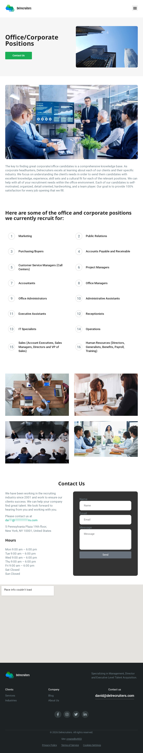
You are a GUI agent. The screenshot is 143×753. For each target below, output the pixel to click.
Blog (51, 695)
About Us (53, 700)
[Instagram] (66, 714)
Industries (11, 700)
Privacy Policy (49, 745)
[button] (135, 8)
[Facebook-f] (57, 714)
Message (86, 527)
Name (83, 499)
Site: (71, 739)
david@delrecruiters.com (114, 696)
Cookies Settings (92, 745)
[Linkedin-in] (85, 714)
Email (83, 513)
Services (10, 695)
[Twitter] (76, 714)
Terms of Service (70, 745)
